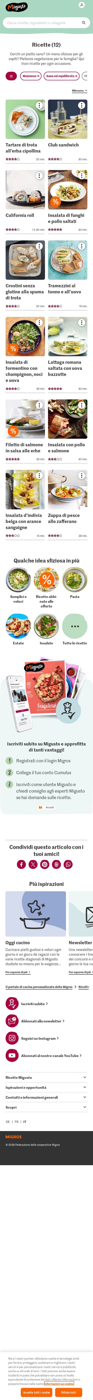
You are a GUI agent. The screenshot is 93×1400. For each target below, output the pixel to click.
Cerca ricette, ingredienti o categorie (46, 22)
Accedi (50, 807)
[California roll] (25, 203)
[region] (46, 1376)
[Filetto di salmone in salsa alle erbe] (25, 432)
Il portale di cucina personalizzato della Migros (39, 986)
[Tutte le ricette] (74, 629)
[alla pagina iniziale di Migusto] (17, 5)
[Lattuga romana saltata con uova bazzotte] (67, 356)
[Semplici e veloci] (18, 587)
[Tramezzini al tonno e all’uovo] (67, 276)
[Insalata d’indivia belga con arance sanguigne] (25, 506)
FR (17, 1122)
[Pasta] (74, 587)
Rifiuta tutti (68, 1392)
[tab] (46, 1077)
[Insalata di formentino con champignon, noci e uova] (25, 356)
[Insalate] (46, 629)
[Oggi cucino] (35, 933)
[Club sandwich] (67, 133)
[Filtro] (11, 76)
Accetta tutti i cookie (36, 1392)
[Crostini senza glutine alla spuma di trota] (25, 276)
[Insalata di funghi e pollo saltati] (67, 203)
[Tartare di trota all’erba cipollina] (25, 133)
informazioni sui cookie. (59, 1384)
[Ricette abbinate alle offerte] (46, 587)
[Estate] (18, 629)
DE (8, 1122)
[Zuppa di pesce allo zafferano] (67, 506)
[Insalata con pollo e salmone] (67, 432)
